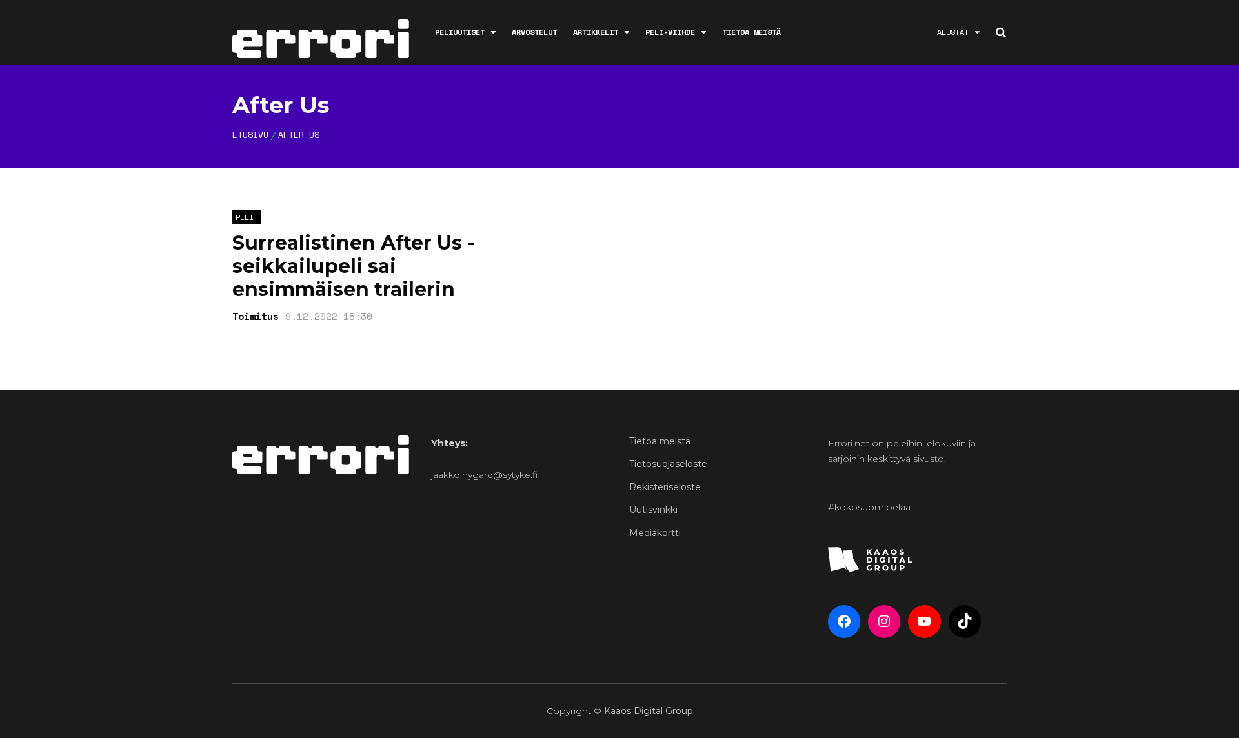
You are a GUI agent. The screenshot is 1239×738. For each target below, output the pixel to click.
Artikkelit (595, 31)
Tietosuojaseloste (668, 464)
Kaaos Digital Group (648, 711)
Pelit (247, 217)
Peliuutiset (460, 31)
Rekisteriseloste (665, 487)
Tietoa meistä (751, 31)
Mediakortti (655, 533)
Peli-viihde (670, 31)
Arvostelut (534, 31)
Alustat (953, 31)
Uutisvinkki (653, 509)
